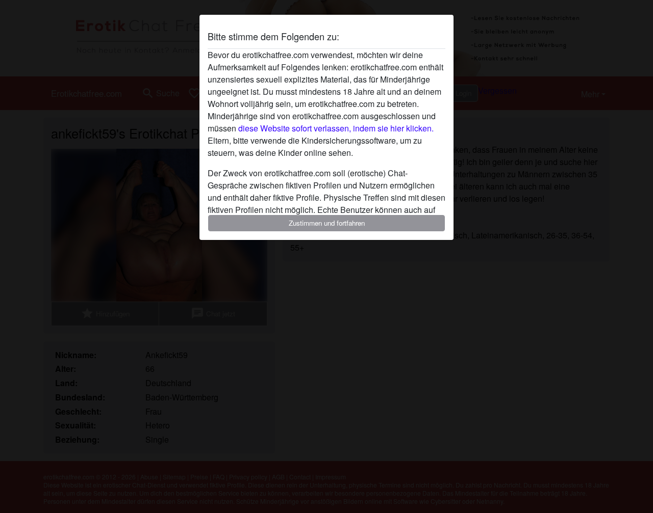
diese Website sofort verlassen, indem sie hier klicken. (336, 128)
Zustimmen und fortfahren (327, 223)
